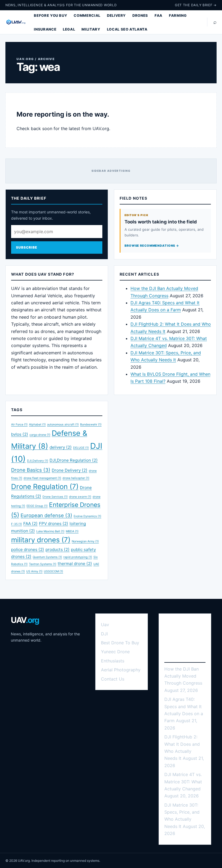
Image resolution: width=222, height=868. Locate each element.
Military (90, 29)
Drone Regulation (45, 486)
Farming (178, 15)
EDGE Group (37, 506)
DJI (104, 633)
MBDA (72, 531)
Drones (140, 15)
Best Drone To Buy (120, 642)
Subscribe (26, 247)
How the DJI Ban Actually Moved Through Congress (183, 676)
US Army (34, 571)
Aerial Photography (121, 669)
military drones (40, 540)
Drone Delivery (69, 470)
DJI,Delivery (37, 461)
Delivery (116, 15)
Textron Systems (42, 564)
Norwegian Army (85, 541)
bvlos (19, 434)
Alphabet (37, 424)
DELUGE (81, 448)
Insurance (45, 29)
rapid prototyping (77, 557)
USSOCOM (53, 571)
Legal (69, 29)
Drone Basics (30, 470)
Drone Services (55, 497)
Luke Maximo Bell (50, 531)
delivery (61, 447)
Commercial (87, 15)
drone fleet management (42, 478)
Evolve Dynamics (87, 516)
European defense (46, 515)
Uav (105, 624)
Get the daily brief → (196, 5)
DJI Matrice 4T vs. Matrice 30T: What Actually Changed (183, 781)
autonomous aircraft (63, 424)
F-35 (16, 524)
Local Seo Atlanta (127, 29)
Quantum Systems (47, 557)
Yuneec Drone (115, 651)
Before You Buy (50, 15)
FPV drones (53, 523)
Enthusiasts (112, 661)
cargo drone (40, 435)
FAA (158, 15)
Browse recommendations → (152, 245)
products (57, 549)
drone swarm (80, 497)
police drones (27, 549)
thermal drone (75, 563)
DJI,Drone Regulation (74, 460)
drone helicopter (76, 478)
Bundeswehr (91, 424)
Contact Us (112, 679)
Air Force (19, 424)
